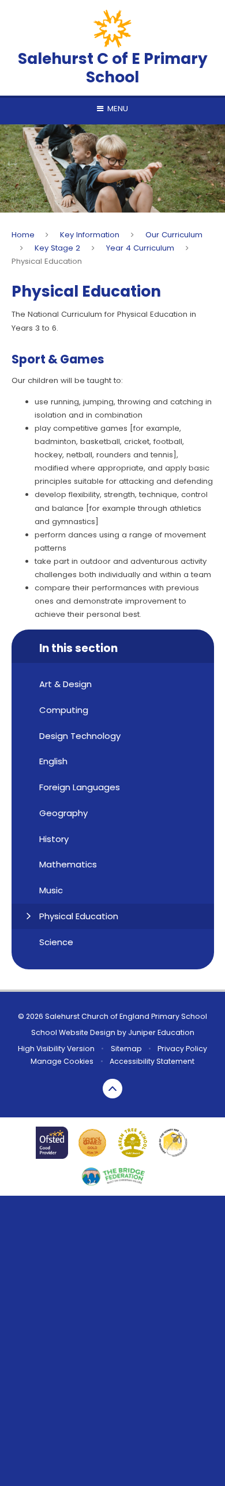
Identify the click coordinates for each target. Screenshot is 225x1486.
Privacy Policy (182, 1048)
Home (23, 234)
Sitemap (126, 1048)
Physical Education (47, 261)
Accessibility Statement (152, 1061)
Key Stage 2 (57, 247)
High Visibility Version (56, 1048)
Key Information (89, 234)
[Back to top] (112, 1088)
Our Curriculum (173, 234)
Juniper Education (161, 1032)
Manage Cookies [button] (62, 1061)
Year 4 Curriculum (140, 247)
